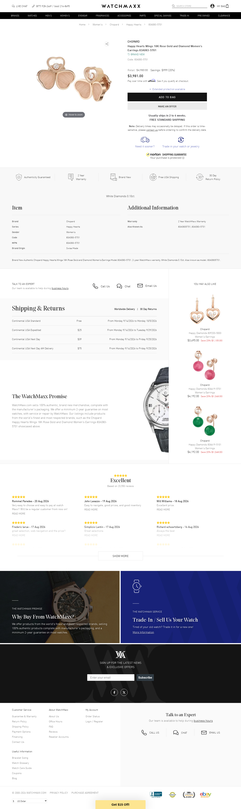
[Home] (121, 6)
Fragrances (102, 15)
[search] (173, 5)
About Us (54, 716)
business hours (60, 288)
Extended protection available (167, 89)
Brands (15, 15)
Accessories (124, 15)
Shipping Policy (20, 726)
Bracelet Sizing (20, 758)
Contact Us (18, 742)
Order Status (93, 716)
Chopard (114, 24)
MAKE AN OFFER (167, 106)
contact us (152, 130)
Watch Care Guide (22, 768)
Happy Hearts (133, 24)
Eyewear (82, 15)
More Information (143, 632)
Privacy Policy (59, 793)
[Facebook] (114, 692)
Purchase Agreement (85, 793)
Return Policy (19, 721)
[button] (223, 6)
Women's (65, 15)
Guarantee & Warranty (24, 716)
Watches (32, 15)
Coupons (17, 773)
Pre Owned (204, 15)
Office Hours (55, 721)
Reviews (53, 731)
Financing (17, 737)
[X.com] (124, 692)
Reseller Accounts (59, 737)
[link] (145, 142)
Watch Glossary (20, 763)
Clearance (224, 15)
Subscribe (145, 677)
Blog (14, 778)
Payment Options (21, 731)
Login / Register (94, 721)
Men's (48, 15)
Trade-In (184, 15)
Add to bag (167, 97)
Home (82, 24)
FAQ (51, 726)
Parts (143, 15)
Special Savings (162, 15)
